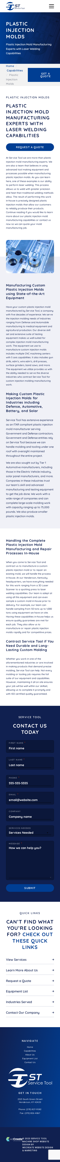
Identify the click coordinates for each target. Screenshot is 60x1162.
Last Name (16, 760)
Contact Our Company (23, 1013)
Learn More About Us (22, 970)
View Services (16, 960)
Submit (30, 888)
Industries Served (19, 1002)
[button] (51, 6)
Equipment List (17, 991)
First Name (16, 743)
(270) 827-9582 (33, 1109)
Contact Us (30, 1062)
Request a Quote (30, 147)
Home (10, 66)
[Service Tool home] (15, 6)
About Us (30, 1054)
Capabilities (15, 70)
